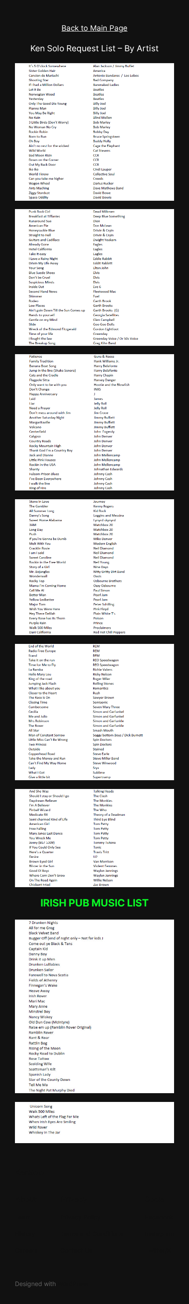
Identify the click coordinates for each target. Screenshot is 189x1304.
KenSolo (29, 1172)
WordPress (73, 1283)
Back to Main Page (94, 28)
